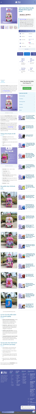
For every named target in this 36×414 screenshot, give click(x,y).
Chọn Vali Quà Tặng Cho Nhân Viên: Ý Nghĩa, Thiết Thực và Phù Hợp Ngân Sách (30, 305)
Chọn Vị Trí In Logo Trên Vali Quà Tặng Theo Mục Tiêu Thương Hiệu (30, 187)
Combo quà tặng (27, 96)
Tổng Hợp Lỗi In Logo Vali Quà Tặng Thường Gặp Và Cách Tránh (30, 216)
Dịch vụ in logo (12, 385)
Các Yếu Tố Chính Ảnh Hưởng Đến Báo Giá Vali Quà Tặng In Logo (30, 196)
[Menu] (1, 2)
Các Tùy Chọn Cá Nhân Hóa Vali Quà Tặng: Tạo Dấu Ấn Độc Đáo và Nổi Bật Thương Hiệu (30, 117)
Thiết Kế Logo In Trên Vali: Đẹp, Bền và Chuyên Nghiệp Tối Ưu (30, 226)
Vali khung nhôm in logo (18, 381)
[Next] (16, 15)
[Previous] (2, 15)
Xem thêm (26, 49)
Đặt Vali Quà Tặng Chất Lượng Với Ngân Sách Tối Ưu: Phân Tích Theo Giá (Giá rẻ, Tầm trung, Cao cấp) (30, 155)
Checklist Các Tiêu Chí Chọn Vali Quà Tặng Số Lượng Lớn (30, 245)
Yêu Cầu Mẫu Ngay (27, 88)
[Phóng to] (3, 22)
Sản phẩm (12, 382)
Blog (18, 412)
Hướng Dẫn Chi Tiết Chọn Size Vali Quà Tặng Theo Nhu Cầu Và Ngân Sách (30, 266)
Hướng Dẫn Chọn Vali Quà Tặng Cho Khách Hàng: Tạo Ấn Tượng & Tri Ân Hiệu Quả (30, 176)
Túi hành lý (27, 98)
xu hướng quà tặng (6, 90)
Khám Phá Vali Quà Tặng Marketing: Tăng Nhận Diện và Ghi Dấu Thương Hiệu (30, 295)
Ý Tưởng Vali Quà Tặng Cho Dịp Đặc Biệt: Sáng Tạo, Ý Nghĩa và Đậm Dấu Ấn (30, 145)
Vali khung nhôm (27, 101)
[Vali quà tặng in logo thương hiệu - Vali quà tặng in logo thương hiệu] (18, 2)
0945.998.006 (20, 53)
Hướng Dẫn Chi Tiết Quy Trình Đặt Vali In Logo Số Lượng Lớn (30, 126)
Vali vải (27, 110)
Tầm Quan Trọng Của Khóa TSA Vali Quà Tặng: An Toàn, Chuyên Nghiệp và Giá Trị (30, 236)
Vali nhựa (27, 104)
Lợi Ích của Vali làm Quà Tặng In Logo (29, 135)
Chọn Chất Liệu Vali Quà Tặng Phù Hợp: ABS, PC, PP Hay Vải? (30, 275)
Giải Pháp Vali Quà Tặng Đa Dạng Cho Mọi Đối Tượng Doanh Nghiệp (30, 285)
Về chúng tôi (12, 379)
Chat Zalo (27, 53)
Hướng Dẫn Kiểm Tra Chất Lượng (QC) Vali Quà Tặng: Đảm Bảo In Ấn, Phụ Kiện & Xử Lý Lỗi (30, 206)
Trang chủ (12, 376)
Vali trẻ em (27, 107)
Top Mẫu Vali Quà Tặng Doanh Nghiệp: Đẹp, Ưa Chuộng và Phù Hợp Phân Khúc (30, 255)
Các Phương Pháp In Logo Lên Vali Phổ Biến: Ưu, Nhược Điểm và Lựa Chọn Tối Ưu (30, 166)
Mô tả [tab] (2, 81)
